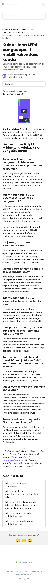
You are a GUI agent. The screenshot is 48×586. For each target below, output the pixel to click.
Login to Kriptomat (24, 574)
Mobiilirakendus (27, 30)
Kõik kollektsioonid (10, 30)
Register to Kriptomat (33, 571)
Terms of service (13, 571)
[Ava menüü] (43, 4)
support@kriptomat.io (13, 460)
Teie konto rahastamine (12, 32)
